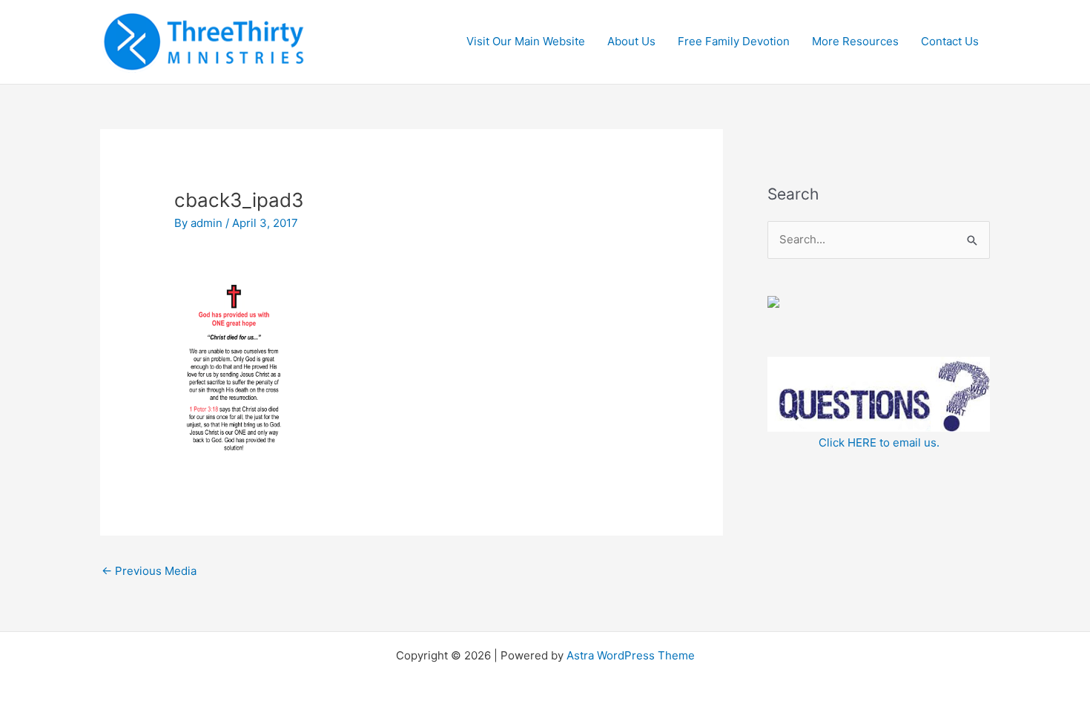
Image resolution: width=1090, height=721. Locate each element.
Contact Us (950, 41)
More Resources (855, 41)
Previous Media (149, 571)
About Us (631, 41)
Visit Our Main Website (525, 41)
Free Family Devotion (734, 41)
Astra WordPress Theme (631, 655)
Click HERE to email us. (879, 442)
